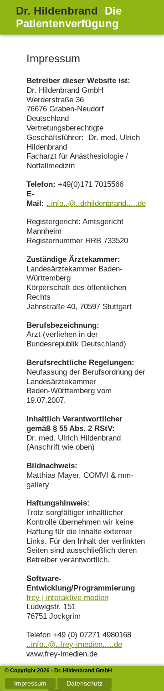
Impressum (30, 683)
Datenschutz (84, 683)
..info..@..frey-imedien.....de (74, 644)
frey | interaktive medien (67, 597)
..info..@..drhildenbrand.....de (96, 203)
